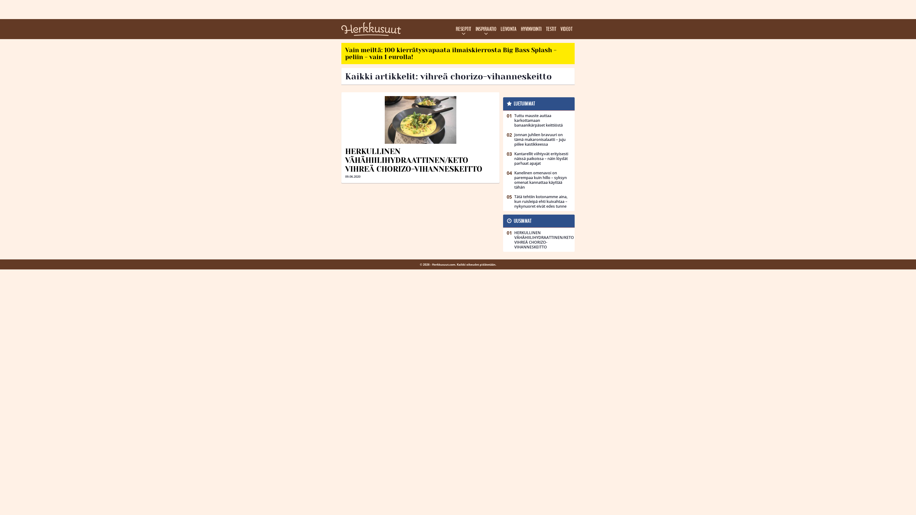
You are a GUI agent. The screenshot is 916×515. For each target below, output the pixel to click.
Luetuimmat (524, 103)
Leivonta (509, 29)
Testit (551, 29)
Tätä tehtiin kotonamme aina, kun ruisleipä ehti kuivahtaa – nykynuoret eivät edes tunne (540, 201)
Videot (566, 29)
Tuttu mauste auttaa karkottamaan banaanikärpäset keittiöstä (538, 120)
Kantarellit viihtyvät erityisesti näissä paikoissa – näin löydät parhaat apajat (541, 158)
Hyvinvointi (531, 29)
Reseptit (463, 29)
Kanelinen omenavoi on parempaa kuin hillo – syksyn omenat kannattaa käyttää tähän (540, 180)
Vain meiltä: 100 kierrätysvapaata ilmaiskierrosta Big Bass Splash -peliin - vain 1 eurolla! (451, 53)
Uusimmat (523, 221)
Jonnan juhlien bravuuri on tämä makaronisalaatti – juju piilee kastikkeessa (540, 139)
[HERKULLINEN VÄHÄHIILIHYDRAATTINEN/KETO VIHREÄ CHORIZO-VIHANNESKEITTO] (420, 120)
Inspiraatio (486, 29)
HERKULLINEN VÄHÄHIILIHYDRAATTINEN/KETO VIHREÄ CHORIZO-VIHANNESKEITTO (413, 160)
